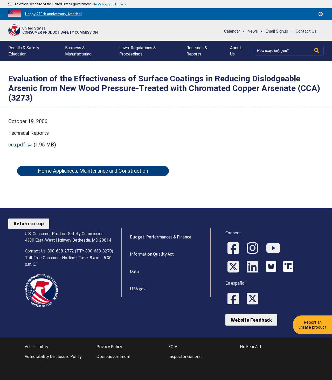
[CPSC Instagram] (254, 248)
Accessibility (36, 346)
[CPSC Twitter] (235, 267)
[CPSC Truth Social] (289, 267)
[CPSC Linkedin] (254, 267)
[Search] (317, 50)
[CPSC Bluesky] (272, 267)
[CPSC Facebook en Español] (235, 299)
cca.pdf (16, 145)
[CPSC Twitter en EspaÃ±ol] (254, 299)
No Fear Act (250, 346)
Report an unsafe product (313, 324)
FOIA (172, 346)
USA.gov (138, 289)
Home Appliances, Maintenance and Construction (93, 171)
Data (134, 271)
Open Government (113, 356)
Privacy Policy (109, 346)
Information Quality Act (152, 254)
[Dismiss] (321, 14)
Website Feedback (251, 320)
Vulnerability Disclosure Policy (53, 356)
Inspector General (185, 356)
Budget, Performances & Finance (160, 237)
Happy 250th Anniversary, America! (53, 13)
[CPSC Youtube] (275, 248)
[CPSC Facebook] (235, 248)
